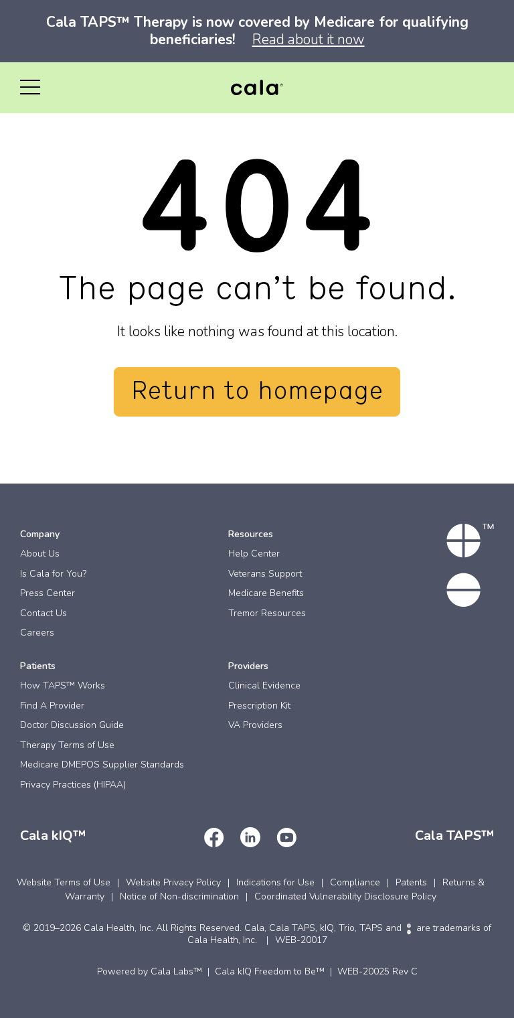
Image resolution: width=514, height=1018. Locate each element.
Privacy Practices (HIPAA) (73, 784)
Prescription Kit (259, 705)
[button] (30, 88)
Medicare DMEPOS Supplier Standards (102, 764)
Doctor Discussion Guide (72, 725)
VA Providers (255, 725)
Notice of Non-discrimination (179, 896)
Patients (38, 666)
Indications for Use (275, 882)
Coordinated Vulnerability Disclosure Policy (345, 896)
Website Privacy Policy (173, 882)
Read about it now (308, 39)
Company (40, 534)
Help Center (254, 553)
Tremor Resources (267, 613)
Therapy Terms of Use (67, 745)
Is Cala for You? (53, 573)
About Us (40, 553)
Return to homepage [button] (257, 392)
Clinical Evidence (264, 685)
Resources (250, 534)
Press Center (47, 593)
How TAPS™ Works (62, 685)
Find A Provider (52, 705)
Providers (248, 666)
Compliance (355, 882)
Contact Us (43, 613)
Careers (37, 632)
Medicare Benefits (266, 593)
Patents (411, 882)
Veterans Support (265, 573)
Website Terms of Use (63, 882)
